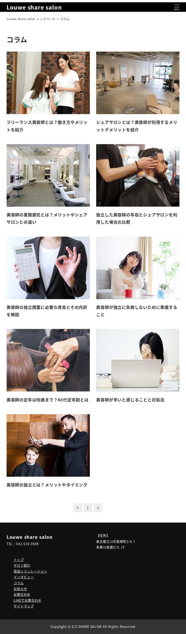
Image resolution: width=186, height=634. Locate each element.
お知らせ (20, 588)
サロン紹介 (22, 565)
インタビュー (24, 577)
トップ (19, 559)
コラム (19, 583)
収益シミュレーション (30, 571)
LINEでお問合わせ (27, 600)
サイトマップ (24, 606)
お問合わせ (22, 594)
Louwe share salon (34, 7)
